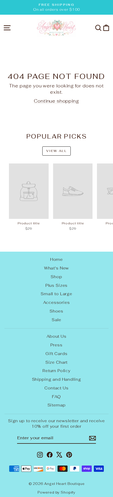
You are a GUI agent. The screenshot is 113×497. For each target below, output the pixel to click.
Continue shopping (56, 101)
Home (56, 259)
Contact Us (56, 387)
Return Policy (56, 370)
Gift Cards (56, 353)
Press (56, 344)
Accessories (56, 302)
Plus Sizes (56, 285)
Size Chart (56, 362)
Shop (56, 276)
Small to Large (56, 293)
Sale (56, 319)
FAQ (56, 396)
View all (56, 151)
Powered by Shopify (56, 492)
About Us (56, 336)
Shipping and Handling (56, 379)
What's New (56, 268)
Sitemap (57, 405)
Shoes (56, 311)
